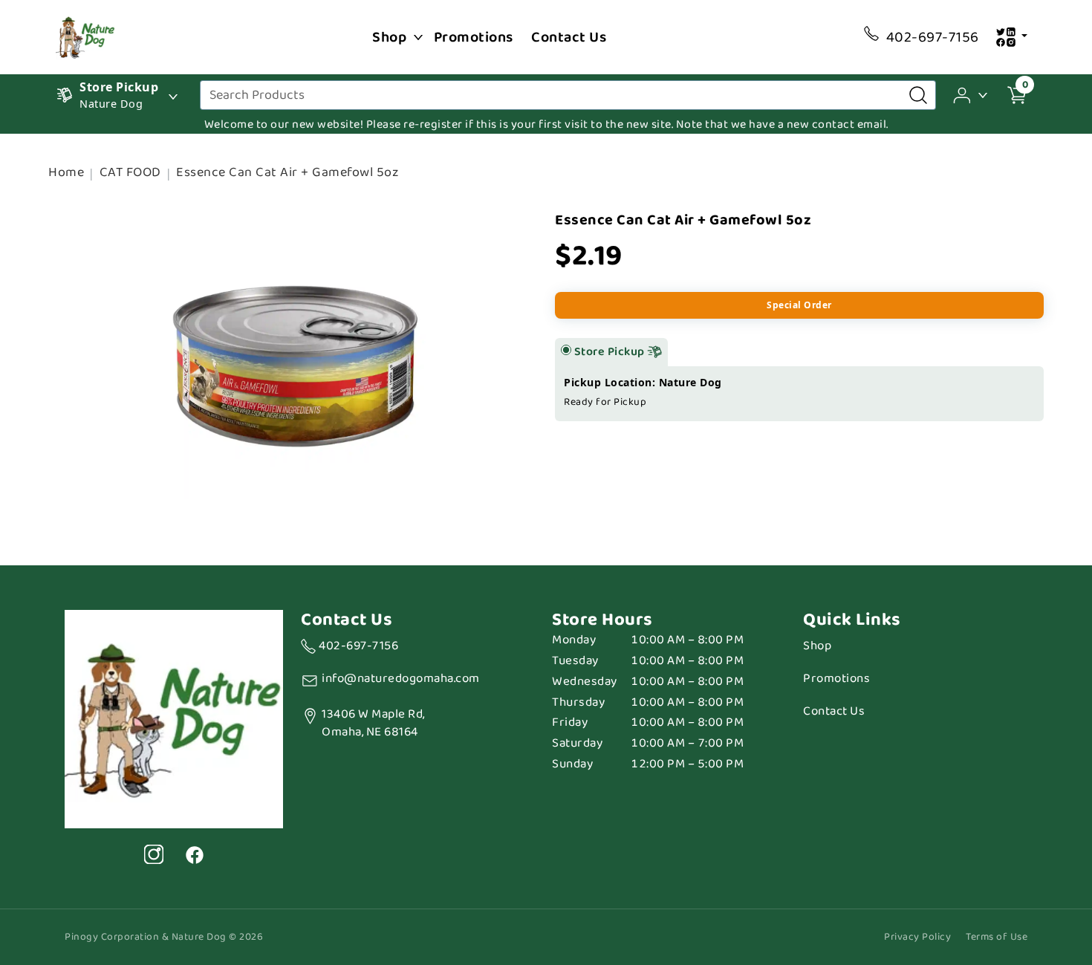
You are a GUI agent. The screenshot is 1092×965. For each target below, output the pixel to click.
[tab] (566, 350)
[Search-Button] (918, 95)
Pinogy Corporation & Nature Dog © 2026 (164, 937)
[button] (971, 94)
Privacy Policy (917, 937)
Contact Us (568, 37)
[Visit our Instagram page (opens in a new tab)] (153, 854)
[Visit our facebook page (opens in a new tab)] (194, 854)
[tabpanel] (799, 393)
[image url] (85, 35)
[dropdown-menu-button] (418, 37)
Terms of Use (996, 937)
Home (66, 172)
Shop (389, 37)
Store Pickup (611, 352)
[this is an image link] (174, 717)
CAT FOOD (130, 172)
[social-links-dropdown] (1011, 37)
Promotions (473, 37)
